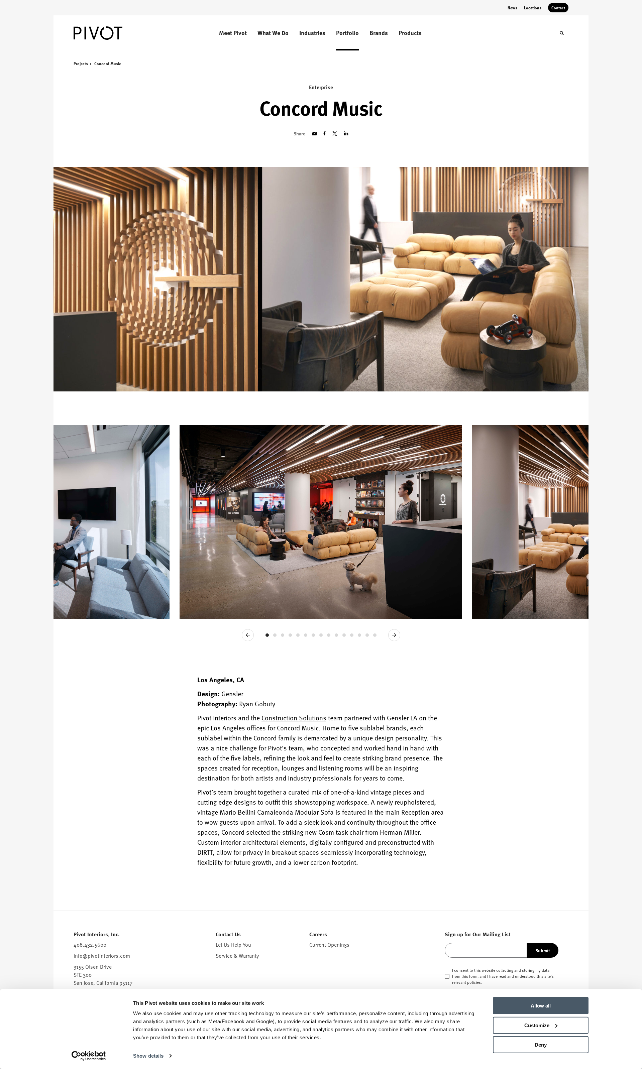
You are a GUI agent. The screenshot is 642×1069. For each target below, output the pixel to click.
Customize (536, 1025)
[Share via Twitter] (334, 133)
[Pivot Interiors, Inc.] (107, 33)
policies (474, 982)
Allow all (541, 1005)
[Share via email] (314, 133)
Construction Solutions (293, 718)
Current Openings (329, 945)
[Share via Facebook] (324, 133)
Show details (148, 1056)
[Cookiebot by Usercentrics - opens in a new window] (89, 1056)
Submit (542, 950)
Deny (541, 1045)
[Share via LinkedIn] (346, 133)
